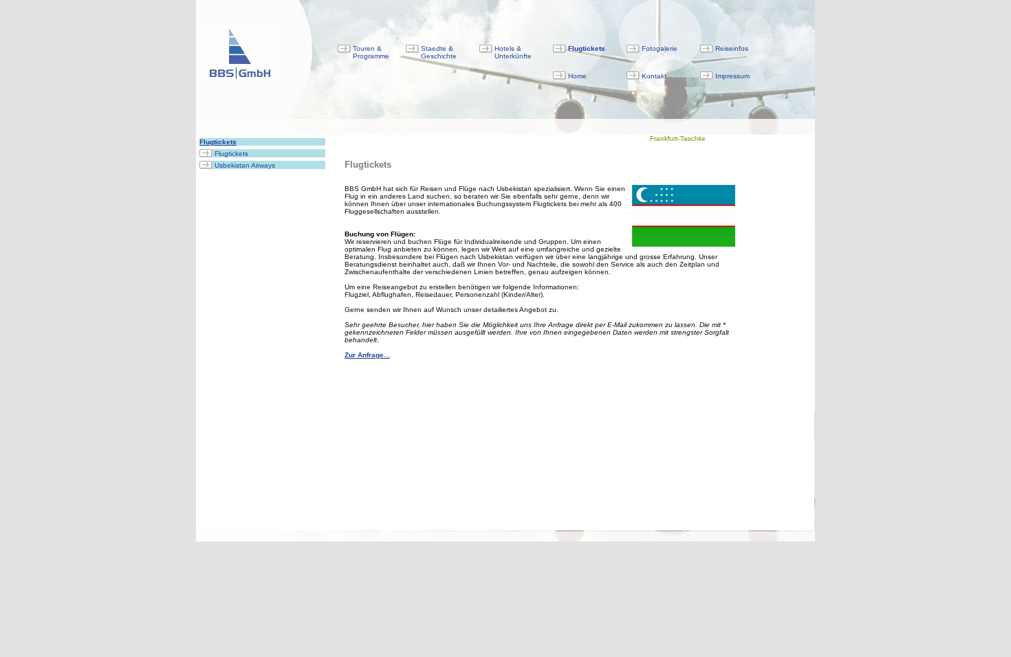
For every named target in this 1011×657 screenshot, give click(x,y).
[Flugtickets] (206, 153)
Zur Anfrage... (367, 355)
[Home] (559, 76)
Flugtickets (218, 142)
